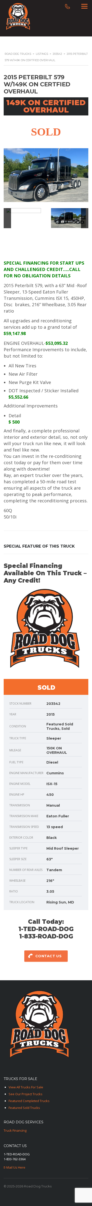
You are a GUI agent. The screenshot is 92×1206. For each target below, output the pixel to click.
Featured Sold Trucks (24, 1107)
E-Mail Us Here (14, 1167)
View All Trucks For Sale (26, 1087)
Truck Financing (15, 1130)
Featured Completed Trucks (29, 1101)
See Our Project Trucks (25, 1094)
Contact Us (48, 956)
